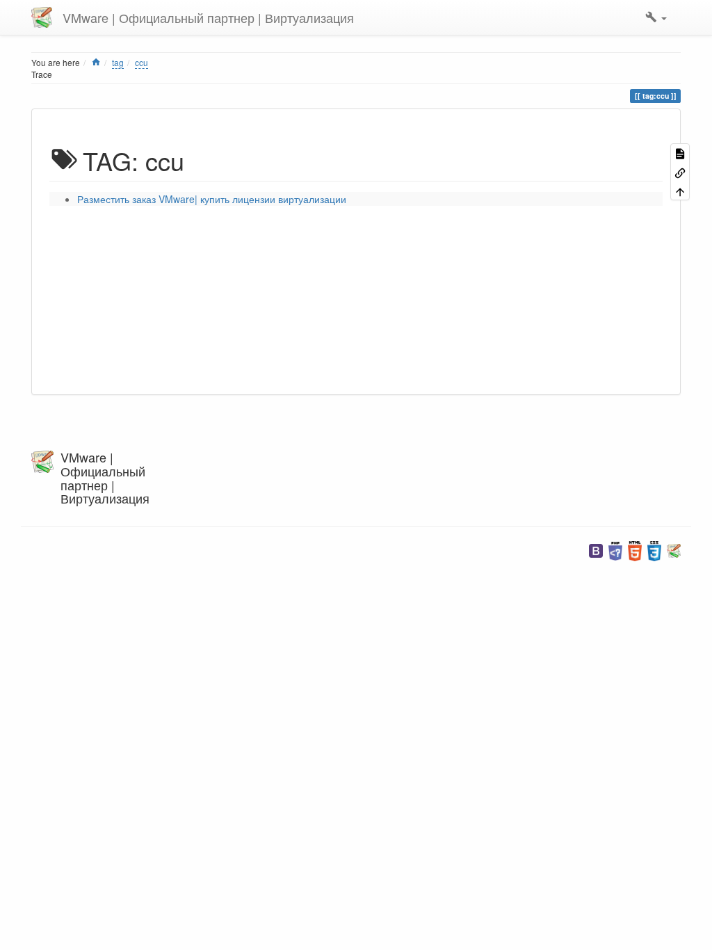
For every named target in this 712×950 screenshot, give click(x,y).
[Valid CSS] (654, 550)
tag (118, 62)
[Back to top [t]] (680, 191)
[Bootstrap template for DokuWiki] (596, 550)
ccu (141, 62)
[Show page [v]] (680, 152)
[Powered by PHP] (615, 550)
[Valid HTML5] (635, 550)
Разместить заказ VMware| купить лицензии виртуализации (211, 199)
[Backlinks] (680, 171)
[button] (656, 17)
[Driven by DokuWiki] (674, 550)
